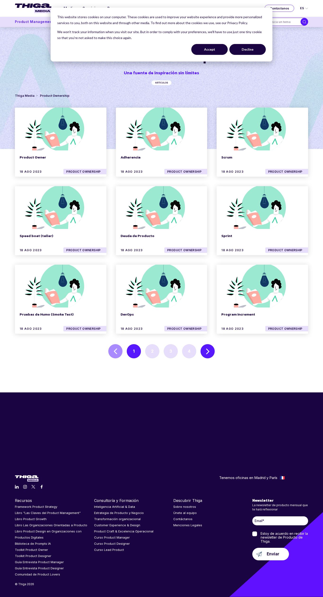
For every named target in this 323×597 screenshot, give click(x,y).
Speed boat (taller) (36, 235)
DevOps (127, 314)
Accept (209, 49)
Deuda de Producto (137, 235)
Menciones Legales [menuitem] (187, 525)
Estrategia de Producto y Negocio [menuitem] (119, 513)
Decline (247, 49)
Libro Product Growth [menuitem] (31, 519)
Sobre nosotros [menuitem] (184, 507)
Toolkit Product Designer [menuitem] (33, 556)
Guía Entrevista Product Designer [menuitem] (39, 568)
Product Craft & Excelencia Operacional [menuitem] (123, 531)
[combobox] (283, 22)
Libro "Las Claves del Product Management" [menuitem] (48, 513)
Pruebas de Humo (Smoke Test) (47, 314)
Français (282, 477)
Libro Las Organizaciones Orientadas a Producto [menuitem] (51, 525)
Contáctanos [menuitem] (182, 519)
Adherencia (130, 157)
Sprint (226, 235)
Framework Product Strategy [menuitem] (36, 507)
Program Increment (238, 314)
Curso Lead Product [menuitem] (109, 550)
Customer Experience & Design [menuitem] (117, 525)
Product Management (34, 22)
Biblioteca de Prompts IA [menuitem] (33, 543)
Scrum (226, 157)
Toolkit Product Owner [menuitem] (31, 550)
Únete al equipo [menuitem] (185, 513)
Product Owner (33, 157)
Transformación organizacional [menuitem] (117, 519)
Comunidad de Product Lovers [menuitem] (37, 574)
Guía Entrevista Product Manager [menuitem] (39, 562)
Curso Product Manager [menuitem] (112, 537)
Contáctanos (279, 8)
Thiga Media (25, 95)
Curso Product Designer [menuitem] (112, 543)
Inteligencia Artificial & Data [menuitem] (114, 507)
